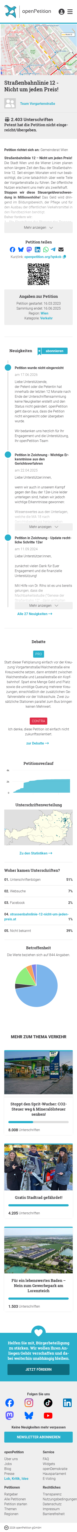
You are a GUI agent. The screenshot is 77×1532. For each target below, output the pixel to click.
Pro (38, 654)
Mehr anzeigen (35, 227)
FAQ (46, 1459)
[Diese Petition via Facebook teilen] (13, 249)
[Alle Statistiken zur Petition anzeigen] (38, 844)
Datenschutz (52, 1504)
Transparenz (52, 1494)
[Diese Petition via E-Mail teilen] (61, 249)
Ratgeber (11, 1494)
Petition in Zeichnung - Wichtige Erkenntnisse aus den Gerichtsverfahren (42, 459)
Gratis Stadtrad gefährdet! (38, 1197)
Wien (44, 313)
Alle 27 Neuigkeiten (32, 614)
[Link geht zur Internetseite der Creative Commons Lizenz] (6, 1527)
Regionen (11, 1514)
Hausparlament (54, 1474)
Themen (10, 1509)
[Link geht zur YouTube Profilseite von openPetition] (48, 1415)
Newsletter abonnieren (38, 1437)
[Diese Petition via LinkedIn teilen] (38, 249)
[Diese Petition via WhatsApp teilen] (46, 249)
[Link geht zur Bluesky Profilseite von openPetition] (29, 1415)
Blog (7, 1469)
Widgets (49, 1464)
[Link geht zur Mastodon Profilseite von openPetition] (9, 1415)
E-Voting (49, 1479)
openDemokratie (55, 1469)
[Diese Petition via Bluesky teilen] (21, 249)
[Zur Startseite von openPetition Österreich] (28, 11)
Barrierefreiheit (54, 1514)
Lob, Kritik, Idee (16, 1479)
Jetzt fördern (38, 1369)
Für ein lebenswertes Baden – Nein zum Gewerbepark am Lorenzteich (39, 1285)
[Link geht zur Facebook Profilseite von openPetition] (9, 1402)
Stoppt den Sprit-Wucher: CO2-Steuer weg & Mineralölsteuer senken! (38, 1109)
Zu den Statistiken (33, 853)
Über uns (11, 1459)
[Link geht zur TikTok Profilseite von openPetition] (48, 1402)
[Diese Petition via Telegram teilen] (53, 249)
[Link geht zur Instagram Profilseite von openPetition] (29, 1402)
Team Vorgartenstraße (37, 104)
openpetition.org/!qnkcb (43, 257)
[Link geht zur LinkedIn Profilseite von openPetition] (67, 1402)
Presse (9, 1474)
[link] (70, 12)
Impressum (51, 1509)
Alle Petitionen (15, 1499)
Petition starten (15, 1504)
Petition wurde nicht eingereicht (39, 368)
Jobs (8, 1464)
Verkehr (46, 318)
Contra (38, 721)
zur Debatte (35, 743)
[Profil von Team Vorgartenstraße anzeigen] (10, 105)
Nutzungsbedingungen (60, 1499)
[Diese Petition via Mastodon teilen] (30, 249)
